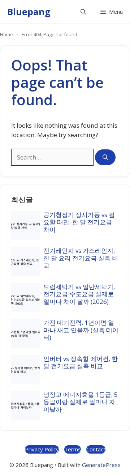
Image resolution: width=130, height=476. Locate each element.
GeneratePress (101, 464)
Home (6, 34)
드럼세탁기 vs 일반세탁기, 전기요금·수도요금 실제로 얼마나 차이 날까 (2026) (79, 294)
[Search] (105, 157)
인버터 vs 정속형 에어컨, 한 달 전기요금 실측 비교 (80, 362)
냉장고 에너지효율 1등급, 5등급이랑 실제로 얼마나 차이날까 (80, 401)
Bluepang (29, 11)
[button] (83, 12)
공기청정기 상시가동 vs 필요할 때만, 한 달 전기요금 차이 (79, 222)
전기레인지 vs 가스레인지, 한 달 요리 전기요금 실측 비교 (80, 257)
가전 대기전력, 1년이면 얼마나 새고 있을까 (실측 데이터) (80, 329)
